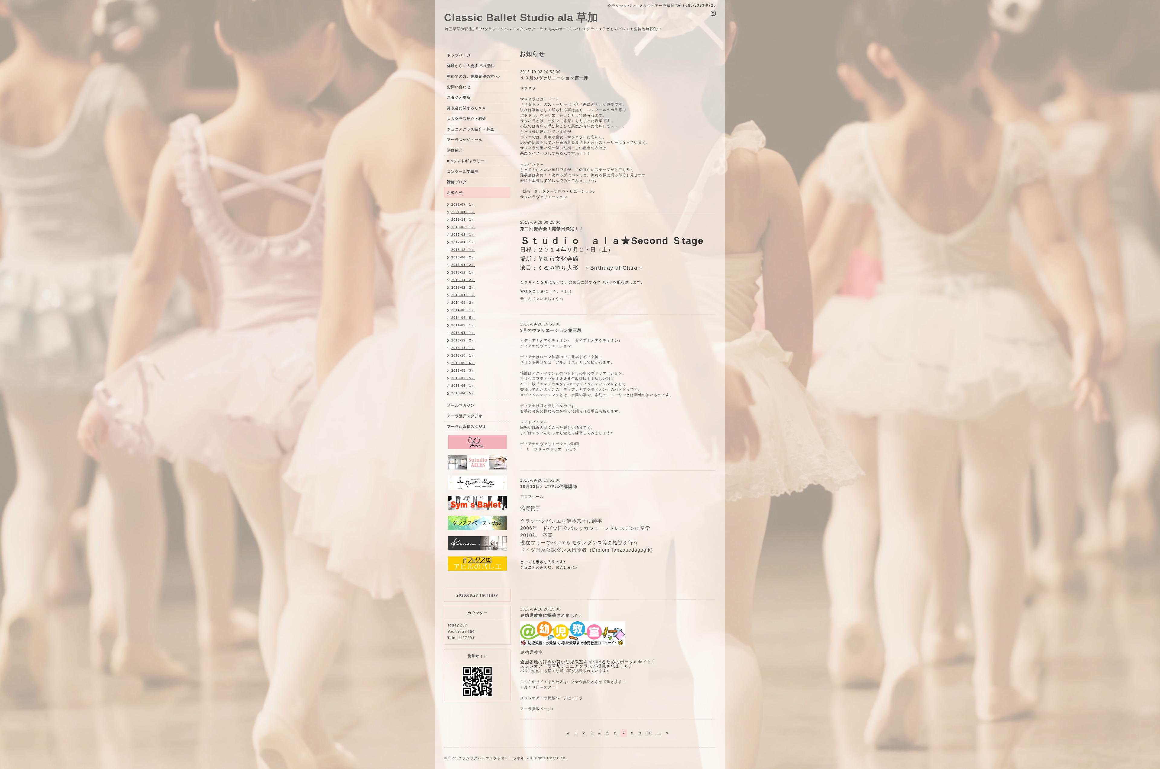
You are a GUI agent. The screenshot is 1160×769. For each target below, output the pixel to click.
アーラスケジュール (464, 140)
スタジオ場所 (459, 97)
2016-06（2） (463, 257)
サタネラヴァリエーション (543, 197)
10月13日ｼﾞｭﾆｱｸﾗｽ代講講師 (548, 486)
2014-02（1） (463, 325)
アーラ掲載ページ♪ (537, 709)
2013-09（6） (463, 363)
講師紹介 (455, 150)
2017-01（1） (463, 242)
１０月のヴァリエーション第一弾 (554, 77)
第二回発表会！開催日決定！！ (552, 228)
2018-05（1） (463, 227)
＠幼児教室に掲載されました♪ (551, 615)
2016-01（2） (463, 265)
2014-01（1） (463, 333)
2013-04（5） (463, 393)
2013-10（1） (463, 355)
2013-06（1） (463, 385)
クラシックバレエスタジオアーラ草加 (491, 758)
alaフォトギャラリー (466, 161)
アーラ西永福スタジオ (466, 427)
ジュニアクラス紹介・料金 (470, 129)
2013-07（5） (463, 378)
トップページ (459, 55)
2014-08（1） (463, 310)
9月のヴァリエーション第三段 (551, 330)
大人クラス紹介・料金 (466, 119)
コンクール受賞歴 (462, 171)
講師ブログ (457, 182)
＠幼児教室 (531, 652)
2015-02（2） (463, 287)
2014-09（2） (463, 302)
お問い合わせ (459, 87)
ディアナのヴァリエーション (545, 444)
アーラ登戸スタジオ (464, 416)
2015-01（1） (463, 295)
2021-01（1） (463, 212)
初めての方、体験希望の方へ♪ (473, 76)
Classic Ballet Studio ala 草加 (521, 17)
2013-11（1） (463, 348)
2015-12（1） (463, 272)
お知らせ (455, 193)
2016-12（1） (463, 250)
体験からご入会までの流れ (470, 66)
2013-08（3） (463, 370)
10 (649, 733)
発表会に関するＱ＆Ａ (466, 108)
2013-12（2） (463, 340)
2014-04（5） (463, 317)
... (659, 733)
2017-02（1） (463, 234)
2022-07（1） (463, 204)
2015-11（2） (463, 280)
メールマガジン (461, 405)
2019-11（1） (463, 219)
